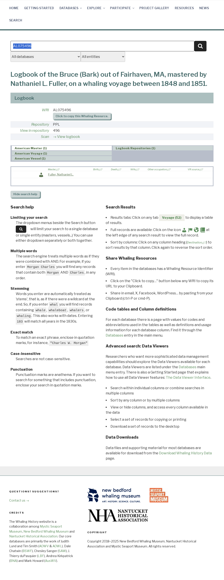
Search (15, 20)
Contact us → (19, 500)
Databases (69, 8)
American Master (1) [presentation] (31, 148)
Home (14, 8)
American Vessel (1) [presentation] (30, 158)
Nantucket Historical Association (33, 536)
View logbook (68, 137)
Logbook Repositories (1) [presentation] (135, 148)
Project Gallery (154, 8)
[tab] (62, 148)
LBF (41, 556)
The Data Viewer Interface (188, 377)
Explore (94, 8)
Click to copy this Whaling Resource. (82, 116)
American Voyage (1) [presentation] (31, 153)
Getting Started (39, 8)
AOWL (57, 546)
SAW (62, 551)
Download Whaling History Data (185, 453)
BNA (13, 561)
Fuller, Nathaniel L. (61, 174)
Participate (120, 8)
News (204, 8)
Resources (184, 8)
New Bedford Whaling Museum (46, 531)
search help (25, 194)
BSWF (27, 551)
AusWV (50, 561)
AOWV (44, 546)
